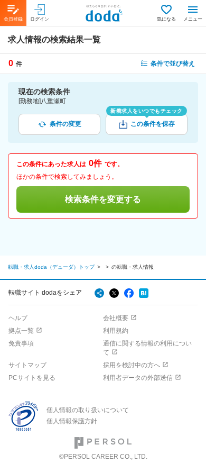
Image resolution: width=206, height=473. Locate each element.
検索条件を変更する (103, 199)
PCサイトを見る (31, 377)
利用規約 (115, 330)
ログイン (39, 19)
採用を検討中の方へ (131, 365)
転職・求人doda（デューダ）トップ (51, 267)
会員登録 (13, 19)
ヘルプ (17, 318)
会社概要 (115, 318)
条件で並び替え (173, 63)
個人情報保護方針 (71, 421)
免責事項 (21, 343)
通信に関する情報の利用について (147, 348)
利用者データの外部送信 (138, 377)
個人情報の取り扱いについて (87, 410)
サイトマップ (27, 365)
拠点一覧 (21, 330)
